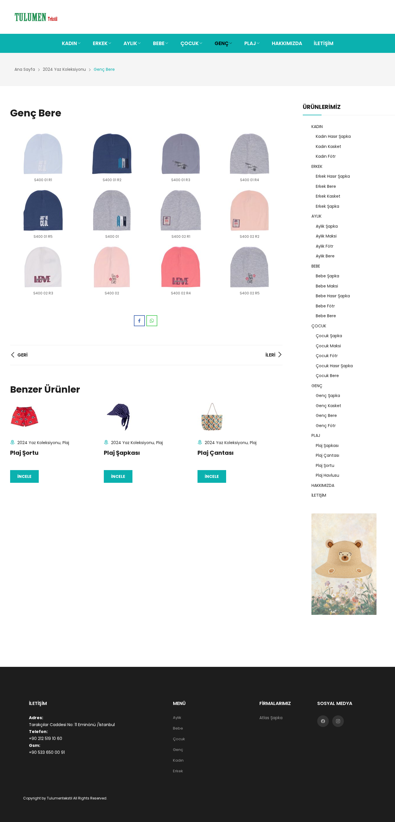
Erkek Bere (326, 186)
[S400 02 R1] (181, 210)
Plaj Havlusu (327, 475)
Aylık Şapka (327, 226)
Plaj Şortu (24, 453)
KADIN (317, 126)
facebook (323, 721)
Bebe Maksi (327, 286)
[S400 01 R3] (181, 153)
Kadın (178, 760)
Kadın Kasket (328, 146)
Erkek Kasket (328, 196)
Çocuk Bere (327, 375)
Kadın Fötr (326, 156)
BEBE (315, 266)
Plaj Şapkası (122, 453)
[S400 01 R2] (112, 153)
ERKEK (316, 166)
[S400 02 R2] (250, 210)
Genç (178, 749)
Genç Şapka (328, 395)
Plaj (65, 443)
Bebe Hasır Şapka (333, 296)
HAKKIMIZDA (322, 485)
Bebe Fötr (325, 306)
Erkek (178, 771)
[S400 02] (112, 267)
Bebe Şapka (327, 276)
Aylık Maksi (326, 236)
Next (275, 442)
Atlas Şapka (271, 718)
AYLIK (316, 216)
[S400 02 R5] (250, 267)
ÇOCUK (318, 326)
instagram (338, 721)
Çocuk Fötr (327, 356)
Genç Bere (326, 415)
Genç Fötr (326, 425)
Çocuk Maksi (328, 346)
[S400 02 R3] (43, 267)
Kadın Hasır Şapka (333, 136)
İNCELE (24, 476)
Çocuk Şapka (329, 336)
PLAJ (315, 435)
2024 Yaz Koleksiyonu (38, 443)
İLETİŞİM (318, 495)
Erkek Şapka (327, 206)
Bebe (178, 728)
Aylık (177, 717)
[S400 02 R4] (181, 267)
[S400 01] (112, 210)
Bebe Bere (326, 316)
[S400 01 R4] (250, 153)
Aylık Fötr (324, 246)
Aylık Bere (325, 256)
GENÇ (316, 386)
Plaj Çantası (216, 453)
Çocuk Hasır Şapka (334, 366)
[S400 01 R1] (43, 153)
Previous (17, 442)
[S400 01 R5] (43, 210)
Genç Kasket (328, 406)
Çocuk (179, 739)
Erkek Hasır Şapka (333, 176)
